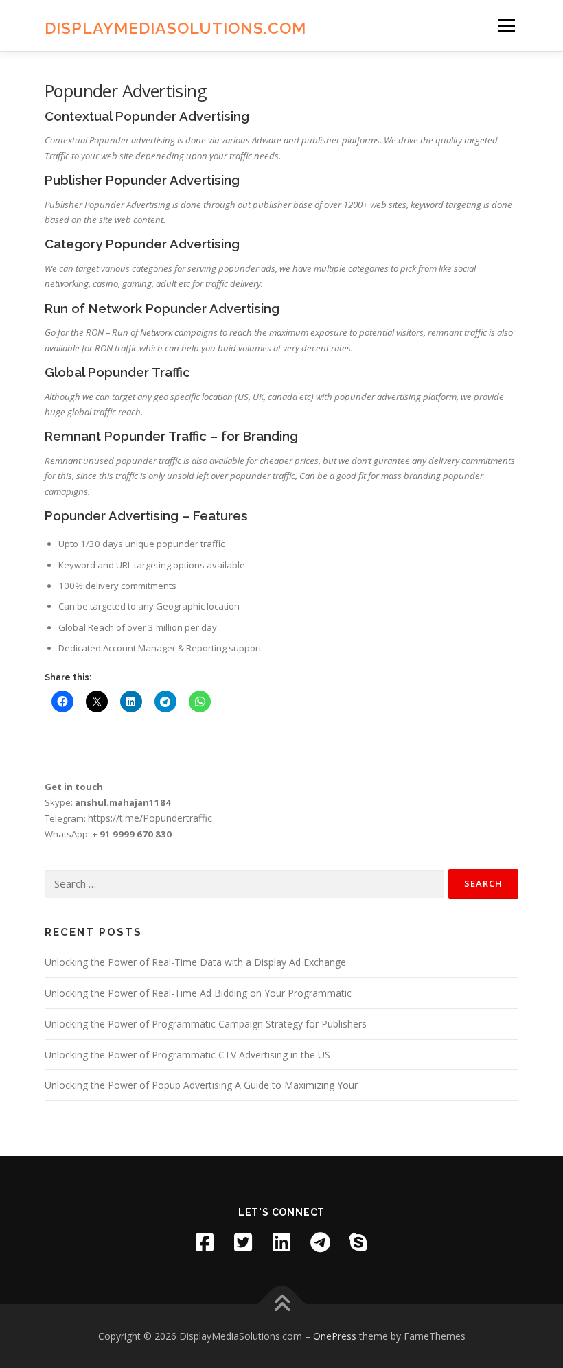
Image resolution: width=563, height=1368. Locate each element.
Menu (506, 25)
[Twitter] (243, 1242)
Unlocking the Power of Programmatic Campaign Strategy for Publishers (206, 1023)
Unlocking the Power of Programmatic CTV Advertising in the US (187, 1054)
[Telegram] (320, 1242)
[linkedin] (281, 1242)
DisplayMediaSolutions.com (175, 27)
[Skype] (358, 1242)
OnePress (334, 1336)
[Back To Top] (281, 1303)
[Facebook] (204, 1242)
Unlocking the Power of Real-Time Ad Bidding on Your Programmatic (198, 992)
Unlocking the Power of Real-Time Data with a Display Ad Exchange (195, 962)
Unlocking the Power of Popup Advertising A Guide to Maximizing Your (201, 1084)
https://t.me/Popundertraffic (150, 817)
